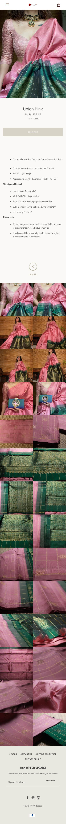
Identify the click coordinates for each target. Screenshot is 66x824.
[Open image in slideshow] (33, 54)
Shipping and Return (46, 754)
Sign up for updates (33, 767)
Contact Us (26, 754)
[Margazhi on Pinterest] (33, 797)
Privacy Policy (33, 759)
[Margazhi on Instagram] (38, 797)
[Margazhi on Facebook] (27, 797)
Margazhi (39, 805)
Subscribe (50, 780)
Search (13, 754)
